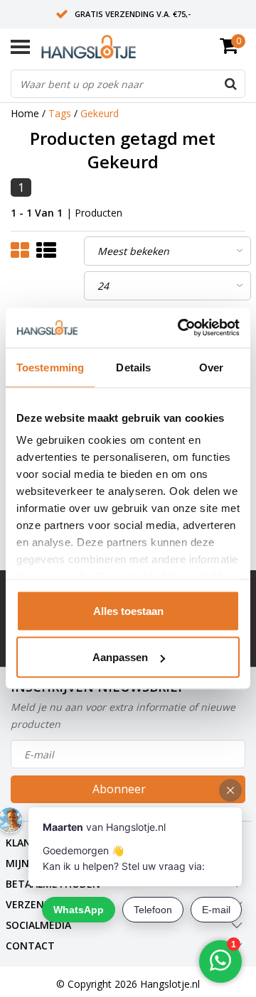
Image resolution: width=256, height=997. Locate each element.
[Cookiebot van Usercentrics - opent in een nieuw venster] (181, 328)
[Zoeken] (230, 84)
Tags (59, 113)
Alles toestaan (128, 610)
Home (25, 113)
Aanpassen (120, 657)
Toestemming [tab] (50, 367)
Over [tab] (211, 367)
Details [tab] (133, 367)
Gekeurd (99, 113)
